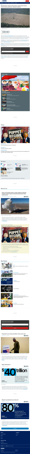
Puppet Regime (4, 91)
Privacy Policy (7, 326)
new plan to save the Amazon (8, 35)
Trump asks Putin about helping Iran (18, 304)
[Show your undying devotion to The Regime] (15, 134)
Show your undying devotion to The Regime (8, 145)
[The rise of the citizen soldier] (4, 168)
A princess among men (16, 281)
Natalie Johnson (7, 196)
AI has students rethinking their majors (25, 164)
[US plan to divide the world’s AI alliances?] (4, 98)
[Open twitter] (4, 445)
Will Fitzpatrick (11, 196)
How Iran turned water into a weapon (10, 172)
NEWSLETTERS (3, 440)
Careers (2, 438)
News (1, 4)
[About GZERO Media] (7, 288)
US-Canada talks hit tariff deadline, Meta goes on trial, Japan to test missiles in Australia (20, 274)
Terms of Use (11, 326)
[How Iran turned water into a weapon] (4, 172)
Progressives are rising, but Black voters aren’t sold (13, 333)
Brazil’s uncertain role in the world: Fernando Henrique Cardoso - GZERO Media (13, 178)
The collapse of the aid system (10, 109)
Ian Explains (8, 108)
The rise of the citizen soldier (10, 168)
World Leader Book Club (6, 92)
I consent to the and (8, 326)
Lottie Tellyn (3, 196)
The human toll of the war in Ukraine (10, 102)
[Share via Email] (8, 32)
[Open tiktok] (12, 445)
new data (2, 44)
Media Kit (2, 435)
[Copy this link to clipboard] (7, 32)
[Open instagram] (11, 445)
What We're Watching (4, 150)
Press (16, 435)
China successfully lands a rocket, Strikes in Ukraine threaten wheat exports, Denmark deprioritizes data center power (14, 193)
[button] (27, 1)
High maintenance (6, 364)
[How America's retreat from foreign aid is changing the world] (4, 105)
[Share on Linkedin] (6, 32)
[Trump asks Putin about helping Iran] (7, 303)
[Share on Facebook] (3, 32)
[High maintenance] (15, 375)
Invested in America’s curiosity (6, 148)
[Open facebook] (9, 445)
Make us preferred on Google (5, 33)
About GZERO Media (16, 288)
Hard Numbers (15, 280)
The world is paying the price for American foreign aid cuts (13, 95)
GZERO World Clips (9, 94)
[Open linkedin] (7, 445)
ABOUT (2, 432)
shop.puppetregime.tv (14, 251)
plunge (27, 56)
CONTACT (17, 432)
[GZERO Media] (13, 1)
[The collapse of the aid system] (4, 108)
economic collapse (3, 56)
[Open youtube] (6, 445)
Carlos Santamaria (3, 30)
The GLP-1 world (9, 164)
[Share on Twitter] (4, 32)
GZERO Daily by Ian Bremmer (4, 443)
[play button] (15, 83)
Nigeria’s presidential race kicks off (10, 399)
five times (13, 55)
